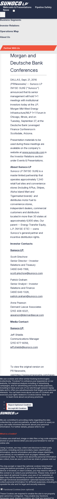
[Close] (12, 58)
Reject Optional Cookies (19, 405)
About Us (5, 37)
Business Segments (10, 20)
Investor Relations (9, 25)
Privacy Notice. (6, 461)
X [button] (0, 416)
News (6, 10)
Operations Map (9, 31)
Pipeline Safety (43, 7)
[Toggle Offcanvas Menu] (2, 14)
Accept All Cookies (17, 408)
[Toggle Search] (14, 11)
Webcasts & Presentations (17, 7)
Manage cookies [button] (14, 402)
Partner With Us (12, 48)
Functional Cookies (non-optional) (18, 489)
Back (7, 59)
